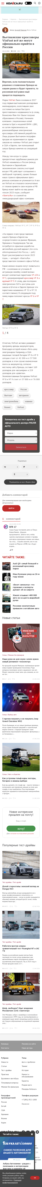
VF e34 (35, 275)
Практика (5, 1074)
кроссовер (9, 389)
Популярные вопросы (9, 1083)
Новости (13, 19)
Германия (4, 1114)
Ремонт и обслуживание (27, 1075)
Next (35, 315)
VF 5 (4, 278)
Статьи (4, 1066)
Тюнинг (24, 1066)
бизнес (7, 407)
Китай (3, 1106)
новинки (28, 401)
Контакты (5, 1048)
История (25, 1070)
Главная (5, 19)
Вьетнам (8, 395)
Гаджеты (25, 1081)
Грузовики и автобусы (10, 1078)
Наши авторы (27, 1048)
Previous (6, 315)
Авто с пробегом (28, 1062)
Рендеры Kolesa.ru (29, 1089)
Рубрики (4, 1058)
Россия (23, 389)
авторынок (24, 395)
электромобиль (11, 401)
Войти (11, 508)
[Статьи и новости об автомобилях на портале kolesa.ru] (14, 3)
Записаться (21, 447)
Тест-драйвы (6, 1070)
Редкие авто (27, 1085)
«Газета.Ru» (7, 195)
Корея (3, 1122)
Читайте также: (13, 557)
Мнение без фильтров (10, 1087)
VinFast (12, 100)
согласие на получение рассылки (22, 833)
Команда (4, 1044)
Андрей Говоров (20, 30)
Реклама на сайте (29, 1044)
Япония (4, 1118)
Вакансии (25, 1104)
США (3, 1110)
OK (35, 1178)
